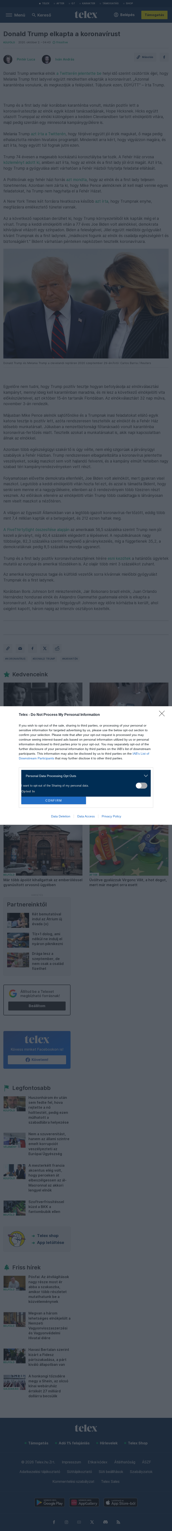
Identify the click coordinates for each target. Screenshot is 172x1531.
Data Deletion (60, 816)
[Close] (163, 715)
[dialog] (86, 765)
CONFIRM (53, 800)
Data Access (86, 816)
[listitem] (84, 775)
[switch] (141, 786)
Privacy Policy (111, 816)
